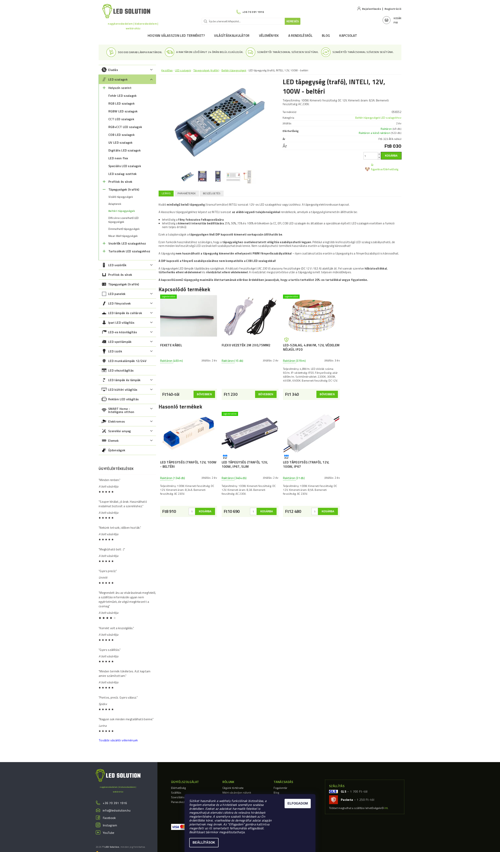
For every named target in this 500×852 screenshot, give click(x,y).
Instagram (110, 825)
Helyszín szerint (119, 87)
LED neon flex (118, 158)
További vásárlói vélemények (118, 740)
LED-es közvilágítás (122, 332)
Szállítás (176, 792)
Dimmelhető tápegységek (124, 229)
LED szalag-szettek (122, 173)
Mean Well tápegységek (123, 236)
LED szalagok (118, 79)
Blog (326, 35)
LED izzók (115, 351)
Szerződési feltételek (184, 797)
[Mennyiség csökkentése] (379, 157)
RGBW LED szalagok (123, 111)
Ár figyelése (376, 167)
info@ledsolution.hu (116, 810)
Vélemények (269, 35)
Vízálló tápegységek (120, 197)
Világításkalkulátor (231, 35)
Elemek (113, 440)
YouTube (108, 832)
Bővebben (204, 394)
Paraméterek (187, 193)
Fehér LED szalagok (122, 95)
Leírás (166, 193)
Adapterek (114, 204)
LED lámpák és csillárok (125, 313)
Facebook (109, 817)
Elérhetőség (178, 788)
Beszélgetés (212, 193)
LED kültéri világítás (123, 389)
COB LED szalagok (121, 134)
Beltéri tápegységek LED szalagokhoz (378, 118)
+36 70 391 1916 (115, 803)
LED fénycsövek (119, 303)
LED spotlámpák (119, 341)
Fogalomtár (280, 788)
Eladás (113, 69)
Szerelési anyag (119, 431)
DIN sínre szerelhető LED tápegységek (123, 220)
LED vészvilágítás (121, 370)
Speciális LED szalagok (124, 166)
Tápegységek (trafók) (123, 189)
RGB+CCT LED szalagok (125, 127)
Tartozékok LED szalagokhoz (129, 251)
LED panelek (117, 293)
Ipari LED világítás (121, 322)
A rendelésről (300, 35)
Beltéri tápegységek (121, 211)
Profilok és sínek (120, 181)
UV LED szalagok (120, 142)
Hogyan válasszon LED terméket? (176, 35)
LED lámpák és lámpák (124, 380)
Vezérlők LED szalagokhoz (127, 243)
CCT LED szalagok (121, 119)
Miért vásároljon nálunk (236, 792)
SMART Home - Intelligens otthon (121, 410)
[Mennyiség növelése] (379, 154)
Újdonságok (116, 450)
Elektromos (116, 421)
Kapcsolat (348, 35)
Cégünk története (233, 788)
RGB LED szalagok (121, 103)
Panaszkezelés (180, 802)
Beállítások (204, 842)
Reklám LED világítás (123, 399)
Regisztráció (393, 9)
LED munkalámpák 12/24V (127, 360)
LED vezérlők (117, 265)
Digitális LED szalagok (124, 150)
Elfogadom (298, 803)
